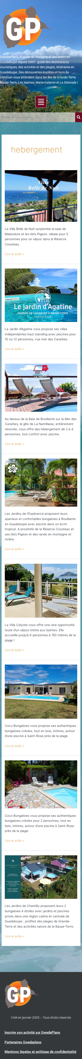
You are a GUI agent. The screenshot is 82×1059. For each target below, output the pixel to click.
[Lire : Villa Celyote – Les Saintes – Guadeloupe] (41, 590)
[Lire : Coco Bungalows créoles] (41, 784)
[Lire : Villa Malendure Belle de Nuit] (41, 196)
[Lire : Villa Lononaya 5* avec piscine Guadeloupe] (41, 691)
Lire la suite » (14, 253)
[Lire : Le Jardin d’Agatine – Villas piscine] (41, 295)
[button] (41, 102)
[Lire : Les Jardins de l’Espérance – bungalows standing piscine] (41, 482)
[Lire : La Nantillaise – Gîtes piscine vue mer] (41, 387)
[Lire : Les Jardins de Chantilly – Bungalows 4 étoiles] (41, 877)
